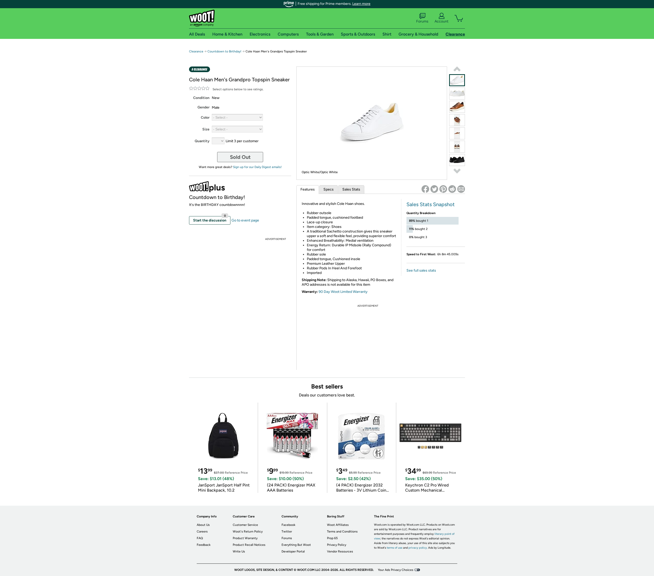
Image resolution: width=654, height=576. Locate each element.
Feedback (204, 545)
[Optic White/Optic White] (457, 80)
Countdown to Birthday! (224, 51)
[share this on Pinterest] (443, 189)
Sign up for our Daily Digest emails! (257, 167)
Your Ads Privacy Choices (395, 570)
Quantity (202, 141)
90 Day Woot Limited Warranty (343, 292)
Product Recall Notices (249, 545)
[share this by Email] (461, 189)
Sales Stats (351, 189)
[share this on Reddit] (452, 189)
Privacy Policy (336, 545)
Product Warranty (245, 538)
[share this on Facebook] (425, 189)
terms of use (394, 547)
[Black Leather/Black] (457, 160)
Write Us (239, 551)
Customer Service (245, 525)
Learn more (361, 4)
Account (441, 21)
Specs (328, 189)
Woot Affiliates (338, 525)
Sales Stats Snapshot (430, 204)
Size (205, 129)
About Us (203, 525)
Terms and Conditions (342, 531)
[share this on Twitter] (434, 189)
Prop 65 (332, 538)
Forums (422, 21)
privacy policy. (417, 547)
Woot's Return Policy (248, 531)
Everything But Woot (296, 545)
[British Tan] (457, 107)
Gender (203, 107)
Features (307, 189)
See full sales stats (421, 270)
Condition (201, 98)
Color (205, 117)
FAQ (200, 538)
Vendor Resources (340, 551)
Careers (202, 531)
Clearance (196, 51)
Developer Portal (293, 551)
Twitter (287, 531)
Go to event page (245, 220)
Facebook (288, 525)
